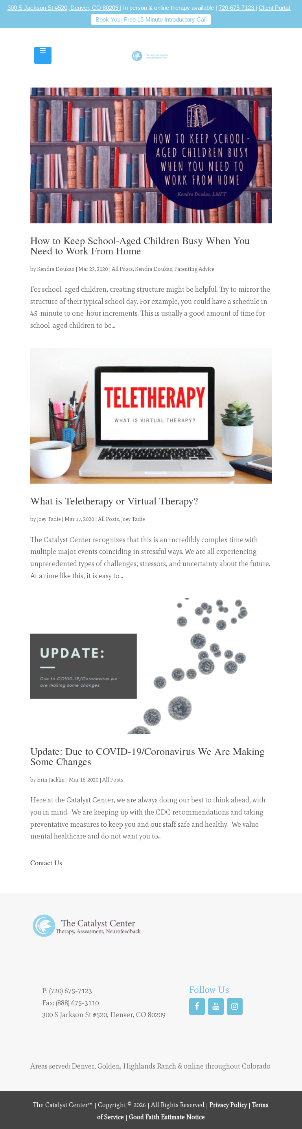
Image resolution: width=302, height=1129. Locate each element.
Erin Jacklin (51, 779)
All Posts (122, 269)
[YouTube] (216, 1006)
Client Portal (275, 7)
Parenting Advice (194, 269)
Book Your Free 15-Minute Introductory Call (151, 19)
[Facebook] (197, 1006)
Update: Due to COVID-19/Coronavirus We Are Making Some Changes (147, 756)
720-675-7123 (237, 7)
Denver (83, 1066)
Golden (109, 1066)
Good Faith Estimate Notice (167, 1117)
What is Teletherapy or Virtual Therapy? (114, 500)
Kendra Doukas (55, 269)
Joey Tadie (49, 519)
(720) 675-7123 (70, 991)
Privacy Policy (228, 1105)
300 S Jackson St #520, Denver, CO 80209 (63, 7)
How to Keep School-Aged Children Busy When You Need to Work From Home (140, 245)
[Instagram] (235, 1006)
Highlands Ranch (149, 1066)
